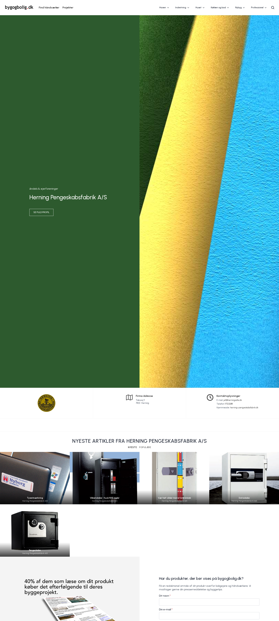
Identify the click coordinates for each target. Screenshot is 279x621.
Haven (162, 7)
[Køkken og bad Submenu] (229, 7)
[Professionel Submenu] (267, 7)
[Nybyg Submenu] (245, 7)
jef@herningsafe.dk (232, 400)
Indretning (180, 7)
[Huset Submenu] (205, 7)
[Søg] (273, 8)
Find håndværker (49, 7)
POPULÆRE (145, 447)
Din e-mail (166, 609)
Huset (199, 7)
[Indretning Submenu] (189, 7)
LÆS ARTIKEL (34, 481)
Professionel (257, 7)
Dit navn (165, 595)
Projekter (67, 7)
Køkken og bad (218, 7)
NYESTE (132, 447)
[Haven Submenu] (169, 7)
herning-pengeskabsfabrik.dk (244, 407)
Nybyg (238, 7)
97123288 (229, 404)
